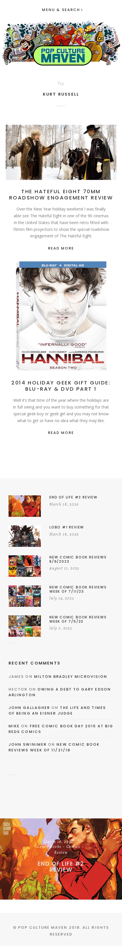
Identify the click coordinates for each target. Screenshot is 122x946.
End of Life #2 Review (61, 867)
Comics (73, 847)
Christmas (83, 317)
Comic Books (49, 847)
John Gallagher (29, 707)
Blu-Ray (61, 317)
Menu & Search (61, 9)
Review (94, 153)
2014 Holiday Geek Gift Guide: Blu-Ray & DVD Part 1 (60, 385)
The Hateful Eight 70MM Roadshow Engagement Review (61, 194)
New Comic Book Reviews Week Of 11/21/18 (54, 747)
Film (59, 153)
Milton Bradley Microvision (70, 676)
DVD (102, 317)
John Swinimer (28, 744)
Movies (76, 153)
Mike (14, 726)
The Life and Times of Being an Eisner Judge (57, 710)
